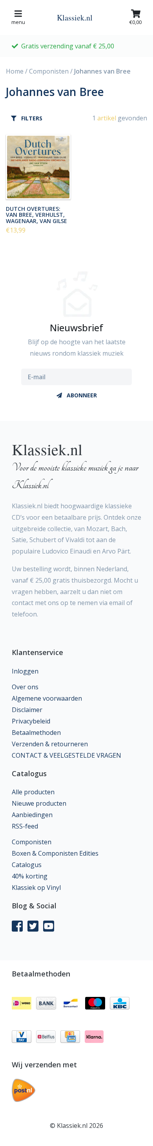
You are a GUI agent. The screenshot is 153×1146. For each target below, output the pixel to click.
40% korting (29, 876)
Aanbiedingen (32, 814)
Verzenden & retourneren (50, 744)
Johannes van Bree (102, 71)
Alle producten (33, 792)
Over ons (25, 687)
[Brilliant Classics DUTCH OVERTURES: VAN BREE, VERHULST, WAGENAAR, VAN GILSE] (38, 167)
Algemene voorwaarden (47, 698)
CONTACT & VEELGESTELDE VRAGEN (66, 755)
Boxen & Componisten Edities (55, 853)
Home (15, 71)
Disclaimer (27, 709)
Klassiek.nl (75, 17)
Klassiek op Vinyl (36, 887)
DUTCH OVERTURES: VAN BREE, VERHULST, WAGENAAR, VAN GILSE (36, 214)
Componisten (49, 71)
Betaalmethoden (36, 732)
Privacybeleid (31, 721)
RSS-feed (25, 826)
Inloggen (25, 671)
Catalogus (27, 864)
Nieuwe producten (39, 803)
